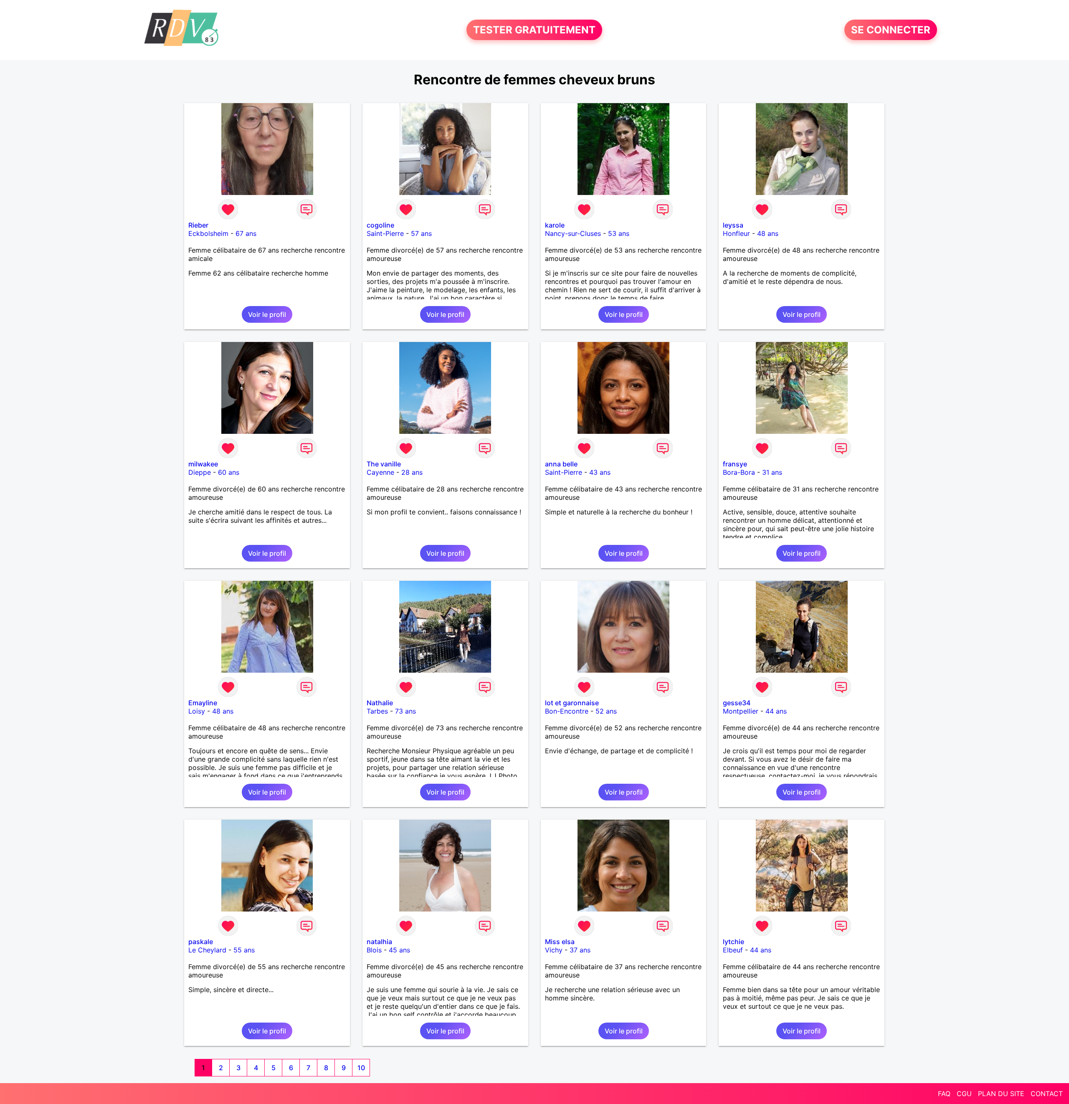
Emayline (202, 703)
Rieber (198, 225)
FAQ (944, 1093)
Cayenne (380, 472)
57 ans (421, 233)
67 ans (246, 233)
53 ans (618, 233)
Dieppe (199, 472)
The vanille (384, 464)
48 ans (767, 233)
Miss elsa (560, 941)
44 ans (776, 711)
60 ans (228, 472)
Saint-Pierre (385, 233)
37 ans (580, 950)
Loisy (196, 711)
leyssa (733, 225)
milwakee (203, 464)
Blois (374, 950)
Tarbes (377, 711)
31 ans (772, 472)
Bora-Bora (739, 472)
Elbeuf (733, 950)
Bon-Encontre (566, 711)
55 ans (244, 950)
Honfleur (736, 233)
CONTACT (1047, 1093)
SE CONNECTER (890, 30)
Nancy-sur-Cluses (573, 233)
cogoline (380, 225)
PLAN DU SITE (1001, 1093)
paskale (200, 941)
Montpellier (740, 711)
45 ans (399, 950)
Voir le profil (267, 314)
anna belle (561, 464)
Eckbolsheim (208, 233)
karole (555, 225)
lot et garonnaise (572, 703)
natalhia (379, 941)
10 (361, 1067)
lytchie (733, 941)
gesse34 (736, 703)
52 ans (606, 711)
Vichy (553, 950)
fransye (735, 464)
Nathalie (380, 703)
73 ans (405, 711)
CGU (964, 1093)
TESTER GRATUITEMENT (534, 30)
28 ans (412, 472)
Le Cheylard (207, 950)
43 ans (599, 472)
